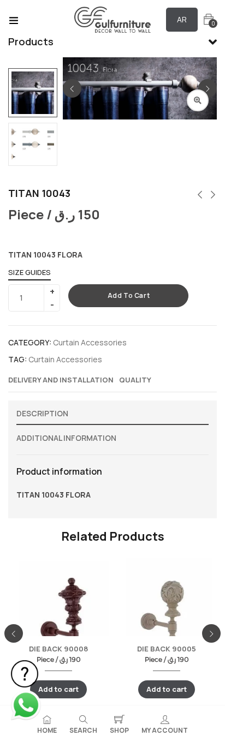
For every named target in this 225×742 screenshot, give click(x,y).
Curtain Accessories (90, 342)
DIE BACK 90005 (166, 649)
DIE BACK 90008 (58, 649)
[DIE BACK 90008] (58, 619)
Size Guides (29, 272)
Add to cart (129, 295)
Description (42, 413)
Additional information (66, 438)
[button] (208, 19)
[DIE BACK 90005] (166, 614)
